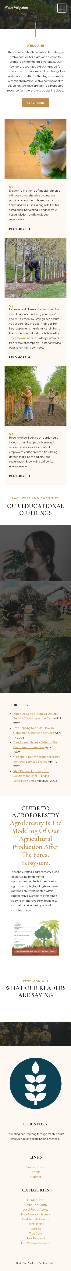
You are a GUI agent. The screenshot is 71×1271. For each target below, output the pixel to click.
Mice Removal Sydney (35, 1214)
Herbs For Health (35, 1205)
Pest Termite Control (35, 1219)
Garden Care (35, 1200)
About (35, 1172)
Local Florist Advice (35, 1209)
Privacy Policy (35, 1167)
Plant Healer (35, 1224)
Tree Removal (36, 1238)
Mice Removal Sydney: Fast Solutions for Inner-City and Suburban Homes (31, 775)
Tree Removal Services (35, 1243)
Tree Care (35, 1233)
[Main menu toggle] (61, 8)
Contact (35, 1177)
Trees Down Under (21, 338)
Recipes (35, 1229)
